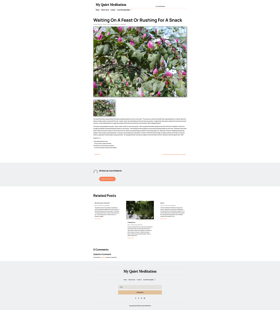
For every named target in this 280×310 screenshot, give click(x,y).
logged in (103, 257)
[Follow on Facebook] (135, 298)
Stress (162, 203)
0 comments (123, 24)
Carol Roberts (98, 24)
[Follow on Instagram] (144, 298)
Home (98, 10)
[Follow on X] (138, 298)
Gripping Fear (131, 222)
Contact (113, 10)
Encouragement (114, 24)
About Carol (105, 10)
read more (98, 218)
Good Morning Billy (123, 10)
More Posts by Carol (107, 179)
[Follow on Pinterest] (141, 298)
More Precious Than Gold (102, 203)
